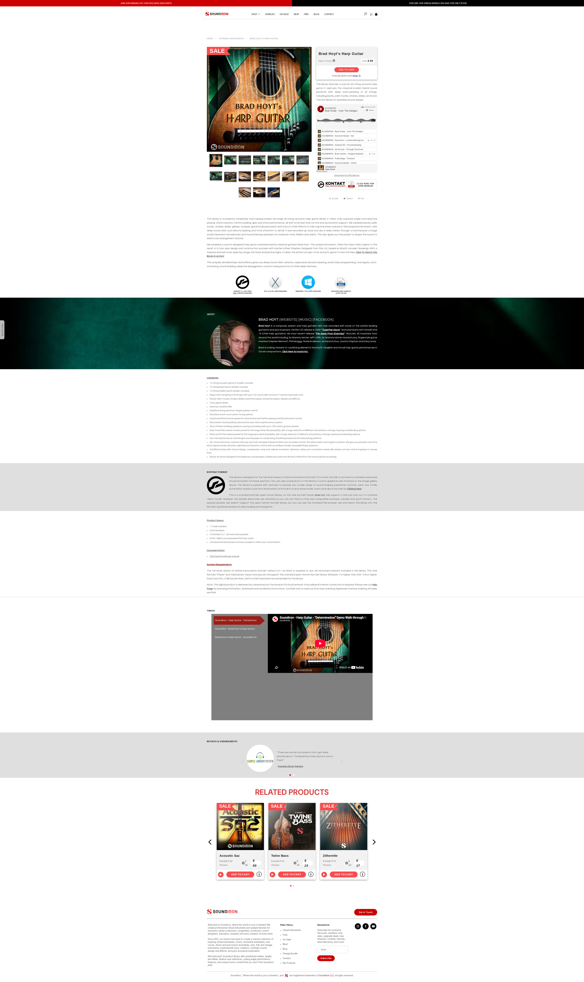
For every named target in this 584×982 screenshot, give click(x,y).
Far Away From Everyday (330, 333)
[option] (259, 99)
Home (210, 38)
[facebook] (323, 319)
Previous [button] (212, 99)
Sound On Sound (287, 766)
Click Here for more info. (295, 351)
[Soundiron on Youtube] (373, 928)
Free (306, 14)
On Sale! (284, 14)
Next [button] (306, 99)
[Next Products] (374, 842)
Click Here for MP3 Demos (346, 175)
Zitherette (330, 855)
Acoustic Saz (229, 855)
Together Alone (331, 330)
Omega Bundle (290, 953)
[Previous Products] (210, 842)
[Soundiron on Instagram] (358, 928)
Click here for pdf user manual (224, 556)
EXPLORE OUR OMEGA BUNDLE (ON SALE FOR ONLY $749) (438, 3)
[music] (305, 319)
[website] (288, 319)
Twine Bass (280, 855)
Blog (316, 14)
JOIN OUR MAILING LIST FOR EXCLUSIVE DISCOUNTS (146, 3)
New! (296, 14)
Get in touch (366, 912)
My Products (289, 963)
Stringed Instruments (231, 38)
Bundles (270, 14)
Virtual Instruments (292, 930)
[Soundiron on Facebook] (366, 928)
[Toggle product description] (259, 874)
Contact (329, 14)
